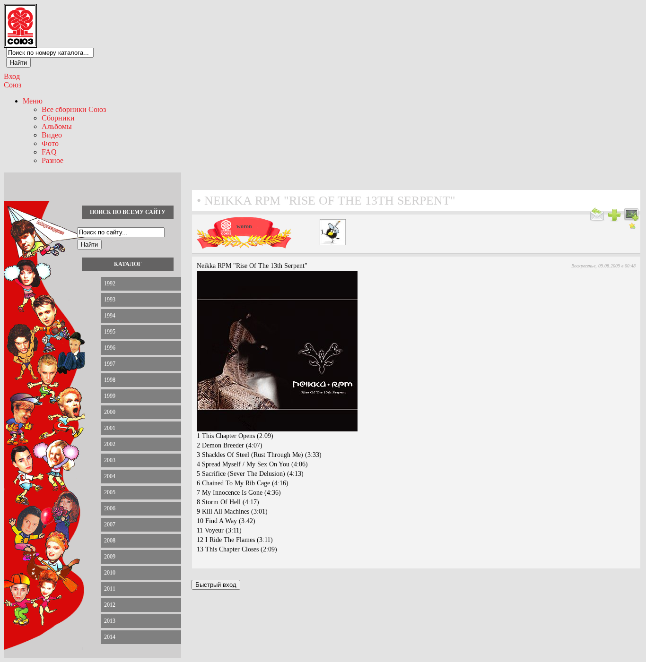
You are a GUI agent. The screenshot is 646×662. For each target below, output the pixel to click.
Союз (12, 85)
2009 (109, 556)
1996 (109, 347)
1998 (109, 380)
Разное (52, 160)
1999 (109, 396)
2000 (109, 412)
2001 (109, 428)
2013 (109, 621)
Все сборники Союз (74, 109)
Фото (50, 143)
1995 (109, 331)
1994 (109, 315)
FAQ (49, 152)
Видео (52, 135)
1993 (109, 299)
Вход (12, 76)
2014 (109, 637)
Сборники (58, 118)
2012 (109, 605)
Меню (33, 101)
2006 (109, 508)
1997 (109, 364)
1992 (109, 283)
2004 (109, 476)
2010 (109, 572)
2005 (109, 492)
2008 (109, 540)
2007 (109, 524)
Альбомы (57, 126)
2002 (109, 444)
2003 (109, 460)
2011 (109, 588)
